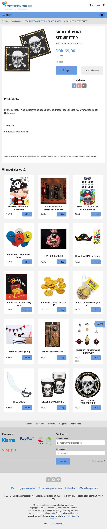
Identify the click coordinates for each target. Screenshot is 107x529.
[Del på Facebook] (74, 85)
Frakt (13, 488)
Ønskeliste (93, 70)
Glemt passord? (98, 461)
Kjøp (68, 70)
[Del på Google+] (79, 85)
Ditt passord (61, 448)
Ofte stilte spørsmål (88, 488)
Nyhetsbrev (71, 488)
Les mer (54, 515)
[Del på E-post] (84, 85)
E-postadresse (62, 438)
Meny (8, 14)
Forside (5, 21)
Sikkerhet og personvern (50, 488)
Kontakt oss (76, 423)
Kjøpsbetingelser (27, 488)
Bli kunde (40, 423)
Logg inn (63, 423)
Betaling (51, 423)
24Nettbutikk (59, 523)
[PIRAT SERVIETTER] (27, 52)
